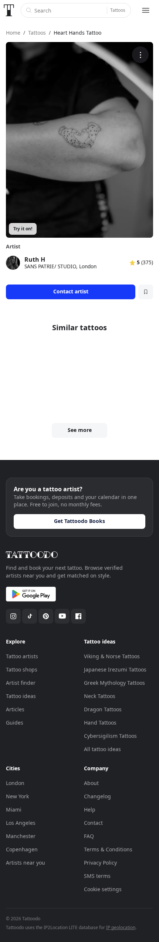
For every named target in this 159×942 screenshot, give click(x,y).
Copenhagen (22, 849)
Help (89, 809)
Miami (13, 809)
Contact (93, 822)
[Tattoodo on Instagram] (13, 616)
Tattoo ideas (21, 695)
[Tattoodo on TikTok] (29, 616)
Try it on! (22, 229)
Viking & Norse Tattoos (112, 656)
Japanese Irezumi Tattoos (115, 669)
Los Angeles (20, 822)
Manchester (20, 836)
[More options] (140, 54)
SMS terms (97, 875)
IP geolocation (120, 927)
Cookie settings (103, 889)
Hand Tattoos (100, 722)
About (91, 782)
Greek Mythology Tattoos (114, 682)
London (15, 782)
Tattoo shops (21, 669)
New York (17, 796)
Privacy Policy (100, 862)
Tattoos (117, 10)
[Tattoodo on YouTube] (62, 616)
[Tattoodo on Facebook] (78, 616)
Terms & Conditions (108, 849)
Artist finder (20, 682)
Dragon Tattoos (103, 709)
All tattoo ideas (102, 749)
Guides (14, 722)
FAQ (89, 836)
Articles (15, 709)
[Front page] (9, 10)
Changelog (97, 796)
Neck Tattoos (99, 695)
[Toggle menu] (145, 10)
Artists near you (25, 862)
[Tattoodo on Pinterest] (45, 616)
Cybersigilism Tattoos (110, 735)
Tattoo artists (22, 656)
